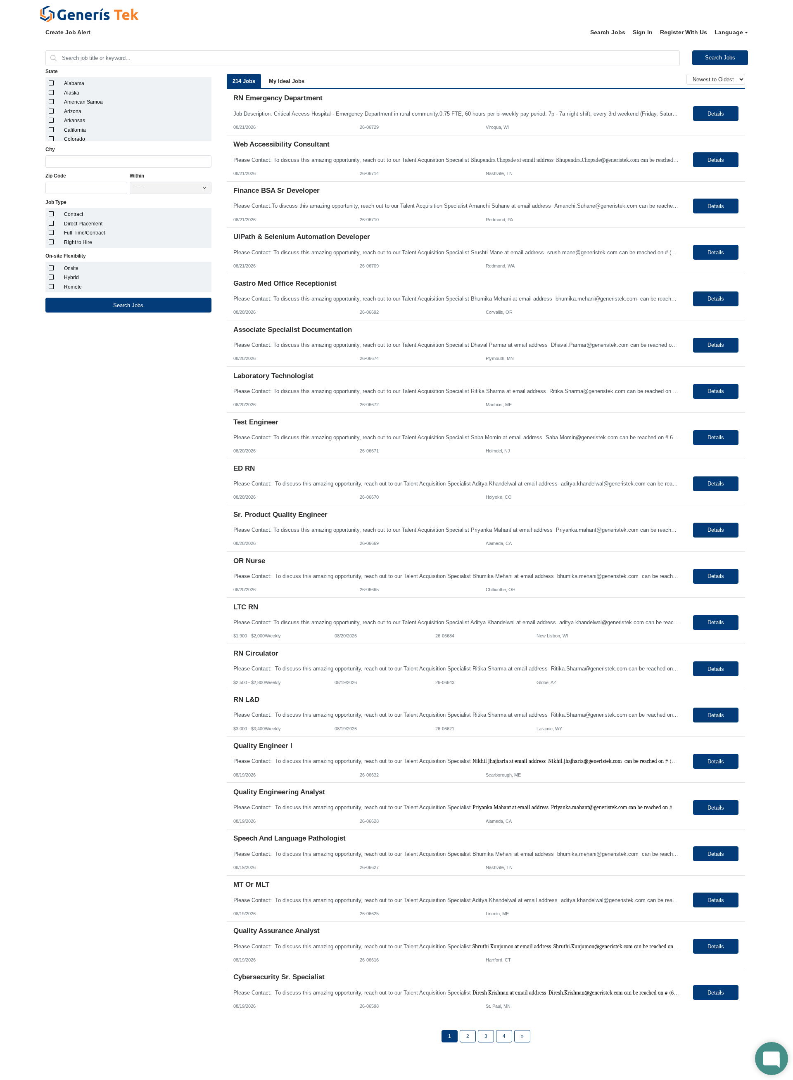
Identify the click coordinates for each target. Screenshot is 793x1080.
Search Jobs (607, 32)
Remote (73, 287)
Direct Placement (83, 224)
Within (137, 176)
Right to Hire (78, 242)
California (75, 130)
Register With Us (683, 32)
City (50, 149)
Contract (73, 214)
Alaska (71, 93)
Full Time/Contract (84, 233)
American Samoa (83, 102)
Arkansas (74, 120)
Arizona (72, 111)
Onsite (71, 268)
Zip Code (55, 176)
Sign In (643, 32)
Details (716, 114)
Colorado (74, 139)
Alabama (74, 83)
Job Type (55, 202)
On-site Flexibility (65, 256)
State (51, 71)
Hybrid (71, 277)
